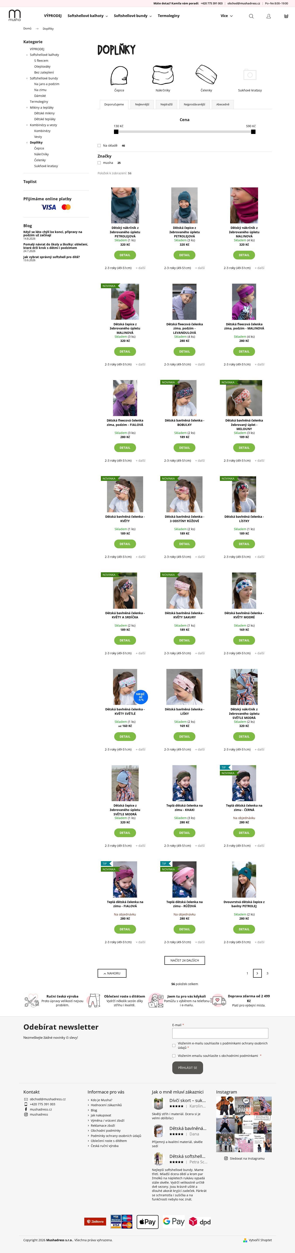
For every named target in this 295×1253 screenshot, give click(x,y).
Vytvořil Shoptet (260, 1240)
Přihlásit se (187, 1068)
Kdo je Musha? (101, 1100)
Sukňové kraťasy (46, 166)
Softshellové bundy (44, 78)
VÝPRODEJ (37, 49)
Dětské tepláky (44, 119)
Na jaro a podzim (46, 84)
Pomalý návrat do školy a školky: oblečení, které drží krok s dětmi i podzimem (55, 246)
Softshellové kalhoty (44, 55)
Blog (94, 1110)
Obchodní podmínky (106, 1130)
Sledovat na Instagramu (247, 1158)
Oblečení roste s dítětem (109, 1141)
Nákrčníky (41, 154)
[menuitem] (53, 15)
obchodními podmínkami (239, 1056)
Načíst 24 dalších (185, 960)
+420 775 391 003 (212, 3)
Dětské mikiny (44, 113)
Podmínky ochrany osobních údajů (116, 1136)
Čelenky (40, 160)
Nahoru (113, 973)
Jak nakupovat (101, 1115)
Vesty (38, 137)
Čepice (39, 148)
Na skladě (114, 145)
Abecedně (222, 104)
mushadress (39, 1114)
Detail (125, 255)
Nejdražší (166, 104)
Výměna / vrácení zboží (107, 1120)
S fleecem (41, 60)
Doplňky (36, 142)
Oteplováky (42, 66)
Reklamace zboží (103, 1125)
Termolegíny (39, 101)
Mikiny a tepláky (41, 107)
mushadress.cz (41, 1109)
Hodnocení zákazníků (106, 1105)
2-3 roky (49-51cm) (118, 268)
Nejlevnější (142, 104)
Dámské (40, 96)
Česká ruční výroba (105, 1146)
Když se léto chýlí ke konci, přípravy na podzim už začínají (52, 233)
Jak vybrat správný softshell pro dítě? (51, 257)
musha (112, 163)
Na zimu (40, 90)
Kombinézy (42, 131)
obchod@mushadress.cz (244, 3)
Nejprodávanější (194, 104)
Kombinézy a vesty (43, 125)
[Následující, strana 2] (257, 973)
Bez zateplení (44, 72)
